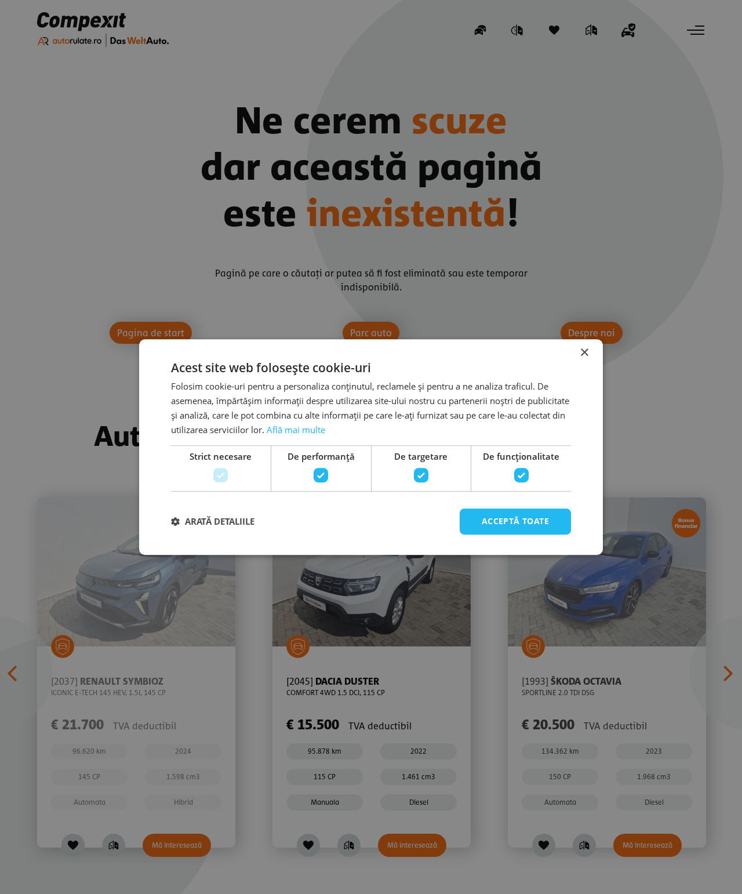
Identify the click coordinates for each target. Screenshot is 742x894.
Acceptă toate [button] (515, 520)
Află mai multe (296, 429)
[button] (212, 521)
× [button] (584, 352)
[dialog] (371, 447)
